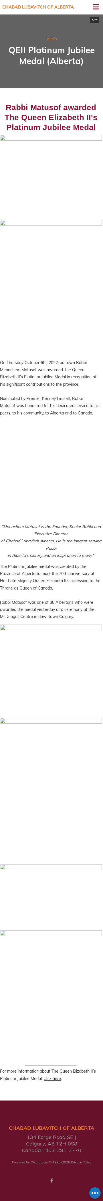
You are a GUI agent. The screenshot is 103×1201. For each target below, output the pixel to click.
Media (51, 38)
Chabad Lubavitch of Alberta (38, 7)
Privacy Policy (81, 1162)
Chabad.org (39, 1162)
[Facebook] (51, 1180)
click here (52, 1078)
